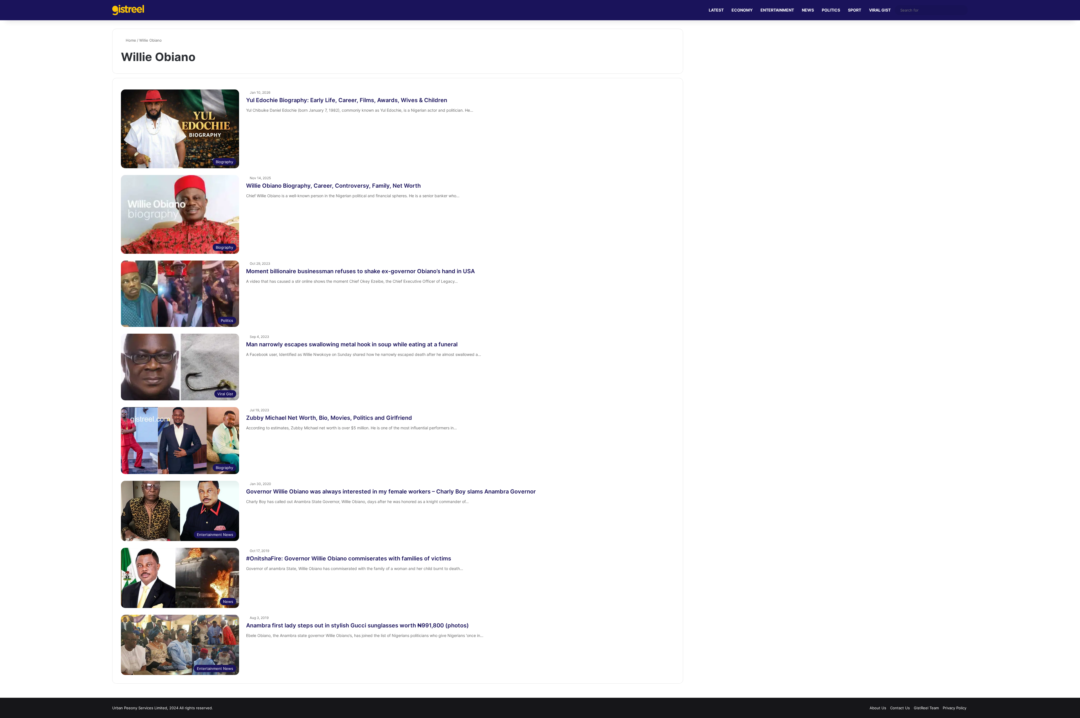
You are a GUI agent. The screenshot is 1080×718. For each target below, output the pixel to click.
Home (130, 40)
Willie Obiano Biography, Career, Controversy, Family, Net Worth (333, 185)
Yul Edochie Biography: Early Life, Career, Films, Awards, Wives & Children (346, 100)
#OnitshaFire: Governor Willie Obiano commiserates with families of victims (348, 558)
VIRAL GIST (880, 10)
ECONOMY (742, 10)
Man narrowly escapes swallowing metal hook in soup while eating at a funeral (352, 344)
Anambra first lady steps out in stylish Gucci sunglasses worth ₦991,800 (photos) (357, 625)
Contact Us (900, 708)
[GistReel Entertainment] (128, 10)
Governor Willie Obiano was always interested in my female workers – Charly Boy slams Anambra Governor (391, 491)
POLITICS (831, 10)
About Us (878, 708)
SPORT (854, 10)
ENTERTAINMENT (777, 10)
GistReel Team (926, 708)
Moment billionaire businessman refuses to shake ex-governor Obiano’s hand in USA (360, 271)
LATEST (716, 10)
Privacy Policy (954, 708)
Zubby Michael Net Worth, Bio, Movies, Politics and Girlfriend (329, 417)
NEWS (808, 10)
